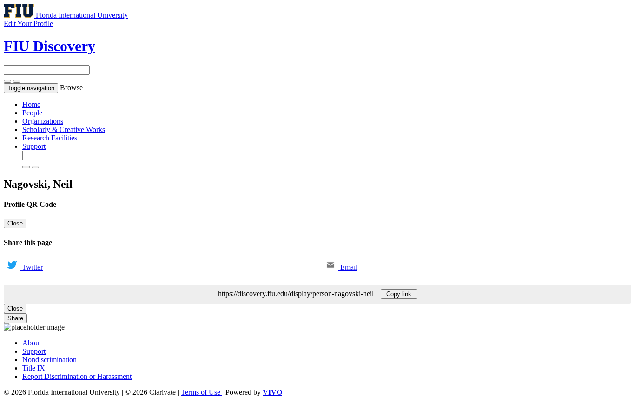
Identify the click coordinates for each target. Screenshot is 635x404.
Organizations (42, 121)
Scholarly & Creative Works (63, 129)
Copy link (398, 294)
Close (15, 223)
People (32, 113)
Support (34, 146)
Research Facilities (49, 138)
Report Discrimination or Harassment (77, 376)
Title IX (33, 368)
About (31, 343)
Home (31, 104)
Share (15, 318)
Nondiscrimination (49, 360)
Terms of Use (201, 392)
